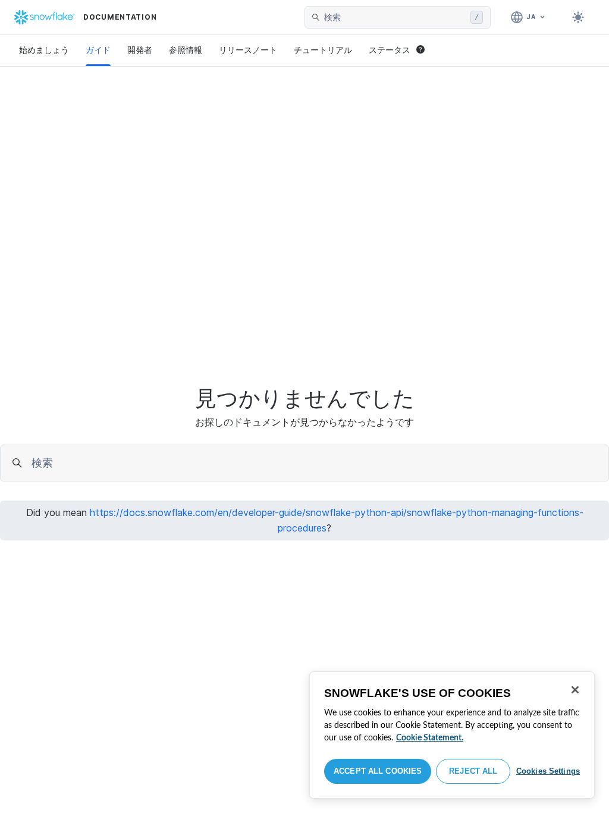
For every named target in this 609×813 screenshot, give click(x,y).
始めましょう (44, 50)
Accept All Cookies (378, 771)
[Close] (575, 690)
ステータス (389, 50)
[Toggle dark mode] (578, 17)
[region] (452, 735)
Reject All (473, 771)
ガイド (98, 50)
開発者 (139, 50)
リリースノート (248, 50)
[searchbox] (395, 17)
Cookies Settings (548, 771)
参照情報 (185, 50)
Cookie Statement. (429, 738)
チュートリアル (323, 50)
